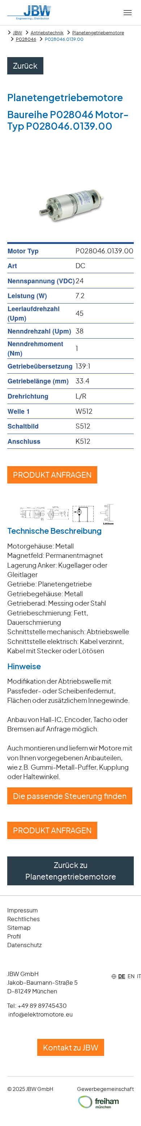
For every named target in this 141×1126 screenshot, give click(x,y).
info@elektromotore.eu (40, 1014)
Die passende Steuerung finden (70, 796)
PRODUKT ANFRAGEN (52, 475)
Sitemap (19, 927)
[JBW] (29, 12)
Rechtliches (23, 919)
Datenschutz (24, 945)
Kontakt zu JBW (70, 1047)
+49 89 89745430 (42, 1005)
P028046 (26, 39)
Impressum (22, 910)
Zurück (25, 65)
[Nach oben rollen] (124, 1109)
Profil (14, 936)
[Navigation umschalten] (127, 13)
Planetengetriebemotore (98, 32)
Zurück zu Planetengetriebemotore (70, 870)
